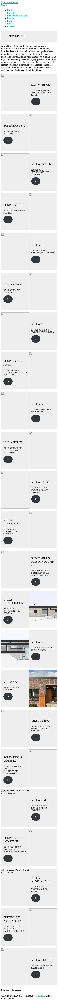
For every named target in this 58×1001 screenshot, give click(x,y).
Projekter (11, 13)
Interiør (10, 18)
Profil (9, 21)
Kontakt (11, 26)
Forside (10, 10)
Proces (10, 23)
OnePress (40, 995)
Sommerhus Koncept (17, 15)
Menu (4, 5)
